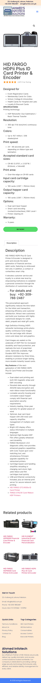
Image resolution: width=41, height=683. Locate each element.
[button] (37, 11)
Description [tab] (12, 243)
